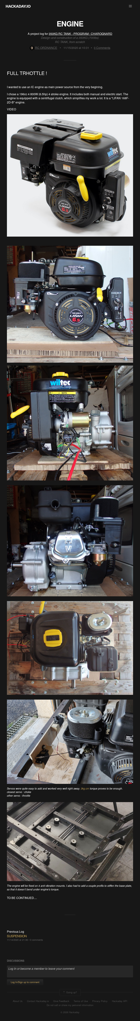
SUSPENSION (17, 935)
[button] (130, 6)
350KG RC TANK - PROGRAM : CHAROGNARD (80, 34)
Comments (102, 48)
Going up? (71, 992)
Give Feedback (61, 1001)
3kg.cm (85, 788)
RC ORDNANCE (46, 48)
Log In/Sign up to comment (25, 982)
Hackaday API (119, 1001)
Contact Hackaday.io (38, 1001)
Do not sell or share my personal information (70, 1005)
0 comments (36, 939)
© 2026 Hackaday (70, 1012)
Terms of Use (81, 1001)
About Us (18, 1001)
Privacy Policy (100, 1001)
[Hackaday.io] (18, 6)
